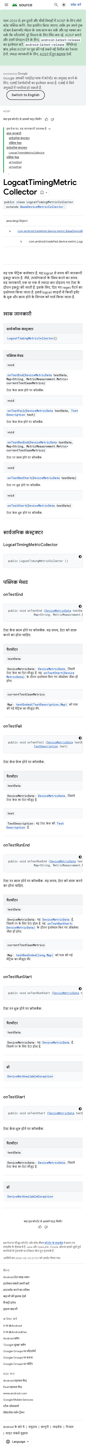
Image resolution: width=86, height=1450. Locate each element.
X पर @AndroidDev (15, 1332)
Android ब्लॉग (11, 1338)
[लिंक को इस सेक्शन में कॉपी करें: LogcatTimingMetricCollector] (62, 545)
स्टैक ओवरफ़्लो (11, 1406)
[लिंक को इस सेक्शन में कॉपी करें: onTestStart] (29, 1097)
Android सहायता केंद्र (15, 1380)
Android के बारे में (13, 1427)
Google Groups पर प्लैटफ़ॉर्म (19, 1351)
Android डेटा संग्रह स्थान (16, 1277)
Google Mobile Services (18, 1399)
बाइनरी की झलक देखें (14, 1296)
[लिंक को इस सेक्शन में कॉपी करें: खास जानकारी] (35, 314)
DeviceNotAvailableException (30, 1076)
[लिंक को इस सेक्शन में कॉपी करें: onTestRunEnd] (34, 845)
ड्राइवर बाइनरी (10, 1309)
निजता (69, 1427)
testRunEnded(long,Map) (34, 955)
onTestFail (15, 411)
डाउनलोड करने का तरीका (16, 1290)
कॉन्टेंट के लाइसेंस (53, 1243)
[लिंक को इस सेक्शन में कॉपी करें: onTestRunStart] (36, 977)
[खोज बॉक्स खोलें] (56, 4)
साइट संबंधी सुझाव (17, 1433)
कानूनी (45, 1427)
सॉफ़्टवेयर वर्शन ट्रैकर (13, 1412)
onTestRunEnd (17, 442)
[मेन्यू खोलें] (6, 5)
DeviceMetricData (38, 375)
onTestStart (16, 505)
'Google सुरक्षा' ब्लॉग (14, 1345)
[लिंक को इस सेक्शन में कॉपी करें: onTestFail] (26, 726)
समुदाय (32, 1427)
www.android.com (15, 1393)
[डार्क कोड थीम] (80, 556)
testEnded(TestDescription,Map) (41, 704)
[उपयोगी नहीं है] (52, 119)
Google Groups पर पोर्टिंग (18, 1364)
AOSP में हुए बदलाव (53, 54)
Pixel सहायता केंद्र (12, 1387)
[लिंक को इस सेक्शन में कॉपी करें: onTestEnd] (27, 594)
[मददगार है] (46, 119)
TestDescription (46, 746)
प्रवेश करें (76, 5)
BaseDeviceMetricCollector (41, 207)
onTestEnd (15, 375)
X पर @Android (12, 1325)
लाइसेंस (57, 1427)
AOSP (6, 111)
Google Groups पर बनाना (18, 1357)
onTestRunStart (19, 478)
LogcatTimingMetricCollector (30, 338)
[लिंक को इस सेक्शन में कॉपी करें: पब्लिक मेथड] (32, 582)
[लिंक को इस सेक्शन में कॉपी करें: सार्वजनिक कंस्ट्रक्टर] (47, 533)
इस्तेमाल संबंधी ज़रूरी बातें (16, 1283)
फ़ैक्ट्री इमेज (9, 1302)
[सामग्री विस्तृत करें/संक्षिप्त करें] (49, 129)
